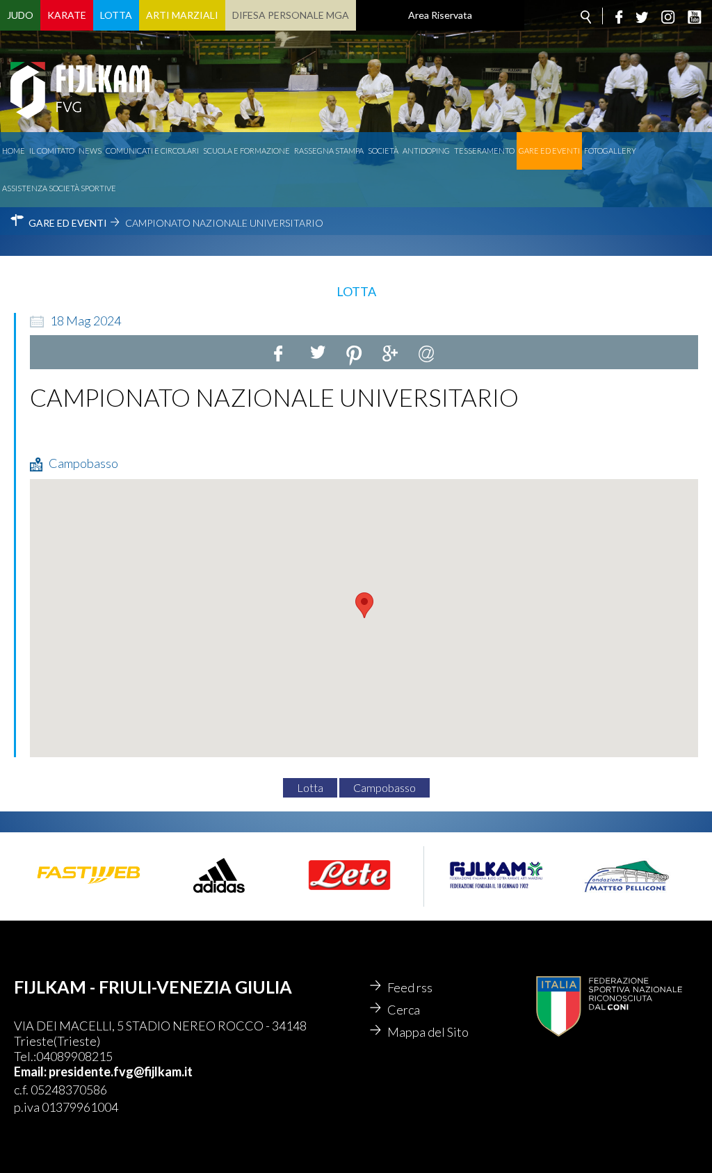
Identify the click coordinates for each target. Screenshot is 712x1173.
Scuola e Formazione (246, 150)
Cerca (403, 1009)
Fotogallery (610, 150)
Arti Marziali (182, 15)
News (90, 150)
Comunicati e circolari (152, 150)
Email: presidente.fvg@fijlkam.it (103, 1071)
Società (383, 150)
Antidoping (426, 150)
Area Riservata (440, 15)
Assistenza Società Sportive (59, 188)
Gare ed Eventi (549, 150)
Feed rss (409, 987)
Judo (20, 15)
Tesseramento (484, 150)
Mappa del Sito (428, 1031)
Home (13, 150)
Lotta (116, 15)
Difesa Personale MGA (290, 15)
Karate (66, 15)
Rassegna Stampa (329, 150)
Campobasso (384, 787)
